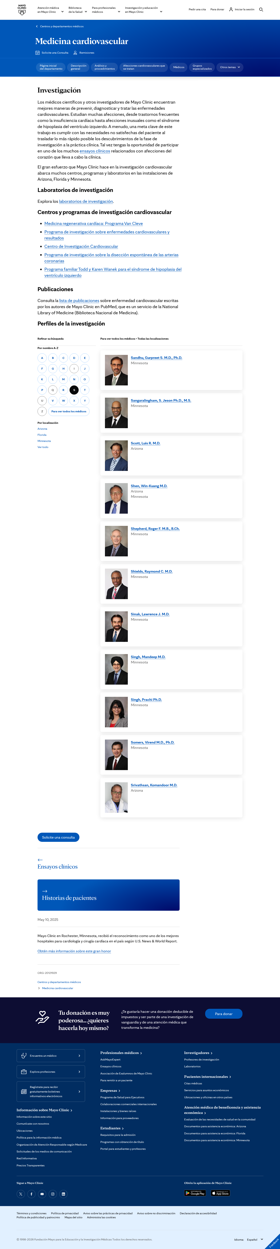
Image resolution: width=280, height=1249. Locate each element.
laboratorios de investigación (86, 201)
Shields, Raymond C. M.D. (152, 571)
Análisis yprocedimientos (105, 67)
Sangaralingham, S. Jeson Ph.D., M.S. (161, 400)
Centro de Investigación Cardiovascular (81, 246)
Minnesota (44, 441)
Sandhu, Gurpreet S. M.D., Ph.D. (156, 357)
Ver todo (43, 447)
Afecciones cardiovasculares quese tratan (144, 67)
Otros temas (228, 67)
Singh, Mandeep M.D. (148, 656)
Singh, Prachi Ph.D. (146, 699)
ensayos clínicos (95, 151)
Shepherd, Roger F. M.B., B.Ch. (155, 528)
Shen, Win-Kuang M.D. (149, 485)
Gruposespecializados (202, 67)
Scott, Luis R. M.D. (145, 443)
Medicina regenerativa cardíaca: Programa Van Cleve (93, 223)
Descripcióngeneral (78, 67)
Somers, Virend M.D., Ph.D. (152, 742)
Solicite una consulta (58, 837)
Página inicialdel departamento (51, 67)
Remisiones (86, 52)
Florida (42, 435)
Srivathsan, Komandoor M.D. (154, 785)
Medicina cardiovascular (81, 40)
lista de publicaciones (79, 300)
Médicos (178, 67)
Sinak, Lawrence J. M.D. (150, 614)
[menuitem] (50, 67)
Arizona (42, 428)
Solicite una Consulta (55, 52)
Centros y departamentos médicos (62, 26)
